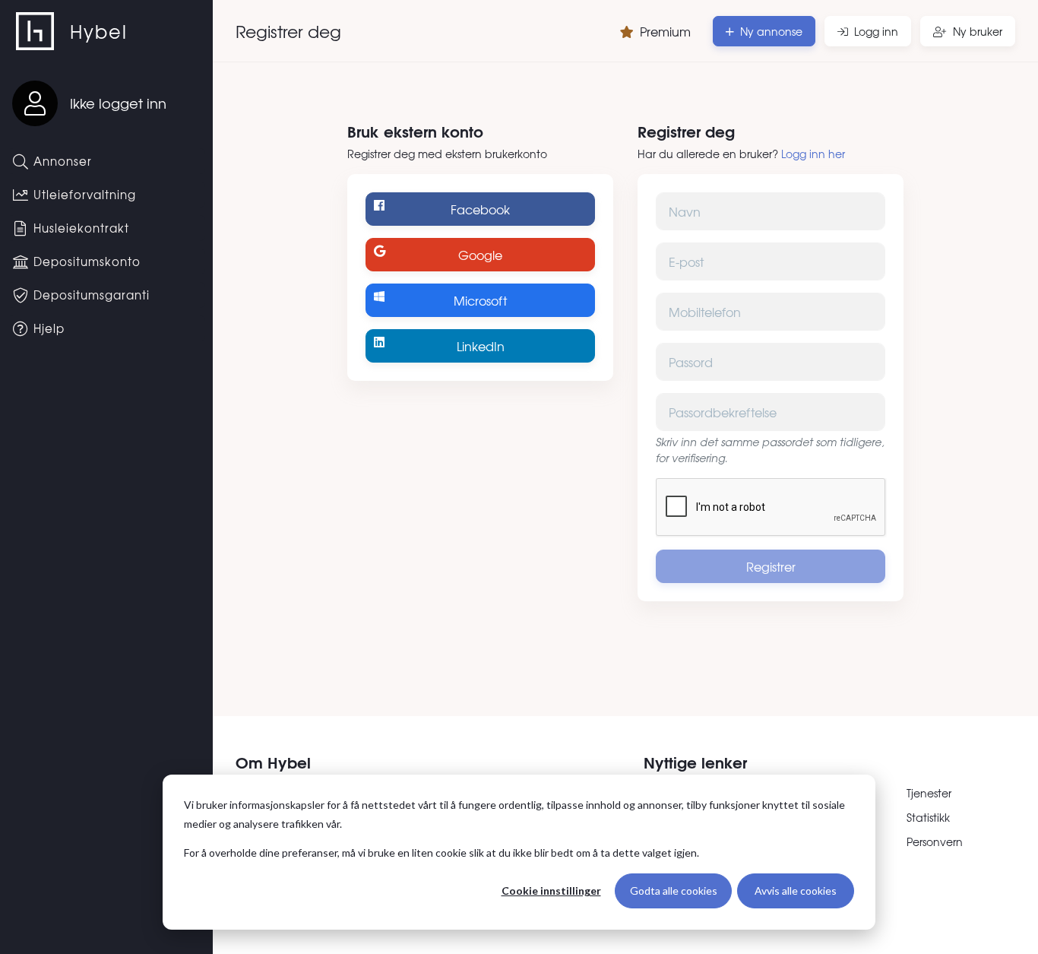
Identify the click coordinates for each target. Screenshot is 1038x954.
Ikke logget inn (118, 103)
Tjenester (929, 792)
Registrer (771, 566)
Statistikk (928, 817)
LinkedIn (481, 346)
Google (480, 255)
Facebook (480, 209)
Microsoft (480, 300)
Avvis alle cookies (796, 890)
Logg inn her (813, 153)
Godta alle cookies (673, 890)
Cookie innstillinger (551, 890)
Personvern (935, 841)
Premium (665, 31)
